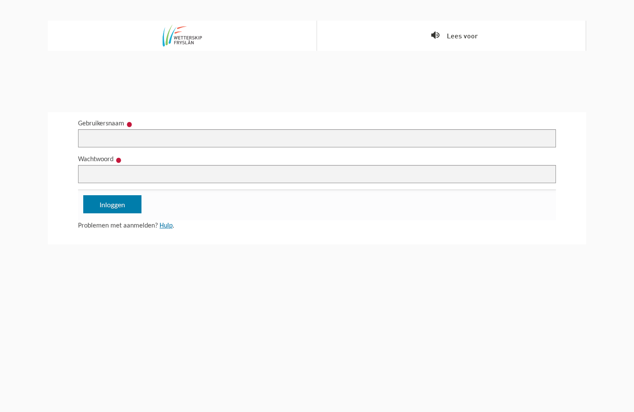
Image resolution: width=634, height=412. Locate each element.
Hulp (166, 225)
